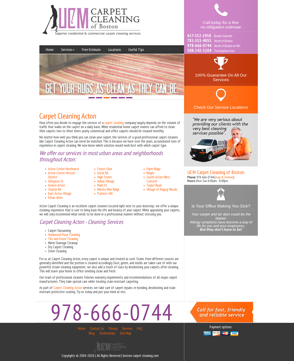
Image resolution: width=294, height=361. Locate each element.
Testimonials (107, 333)
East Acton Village (59, 193)
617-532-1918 (199, 35)
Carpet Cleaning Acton (67, 287)
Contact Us (97, 328)
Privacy (113, 328)
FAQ (139, 328)
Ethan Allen (55, 197)
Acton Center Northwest (63, 168)
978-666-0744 (199, 45)
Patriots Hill (105, 193)
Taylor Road (154, 185)
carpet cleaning (114, 122)
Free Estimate (91, 49)
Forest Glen (104, 168)
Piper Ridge (154, 168)
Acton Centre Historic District (61, 175)
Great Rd (102, 173)
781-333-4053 (199, 40)
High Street (104, 177)
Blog (92, 333)
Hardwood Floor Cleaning (64, 234)
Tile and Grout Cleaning (63, 238)
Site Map (125, 333)
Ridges (151, 173)
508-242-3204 (199, 50)
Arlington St (55, 181)
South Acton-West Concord (158, 179)
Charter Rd (54, 189)
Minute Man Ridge (108, 189)
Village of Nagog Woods (162, 189)
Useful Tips (136, 49)
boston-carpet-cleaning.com (141, 355)
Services (66, 49)
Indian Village (105, 181)
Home (50, 49)
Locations (114, 49)
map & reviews (224, 177)
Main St (102, 185)
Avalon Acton (56, 185)
